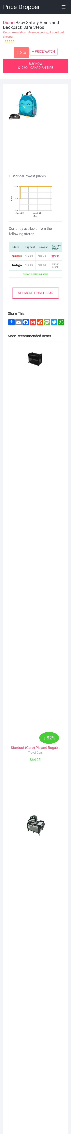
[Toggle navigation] (63, 7)
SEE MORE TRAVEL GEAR (35, 293)
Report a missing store (35, 274)
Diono (9, 22)
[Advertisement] (38, 141)
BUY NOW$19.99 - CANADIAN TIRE (35, 66)
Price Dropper (21, 7)
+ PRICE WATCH (43, 51)
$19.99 (55, 256)
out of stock (55, 265)
